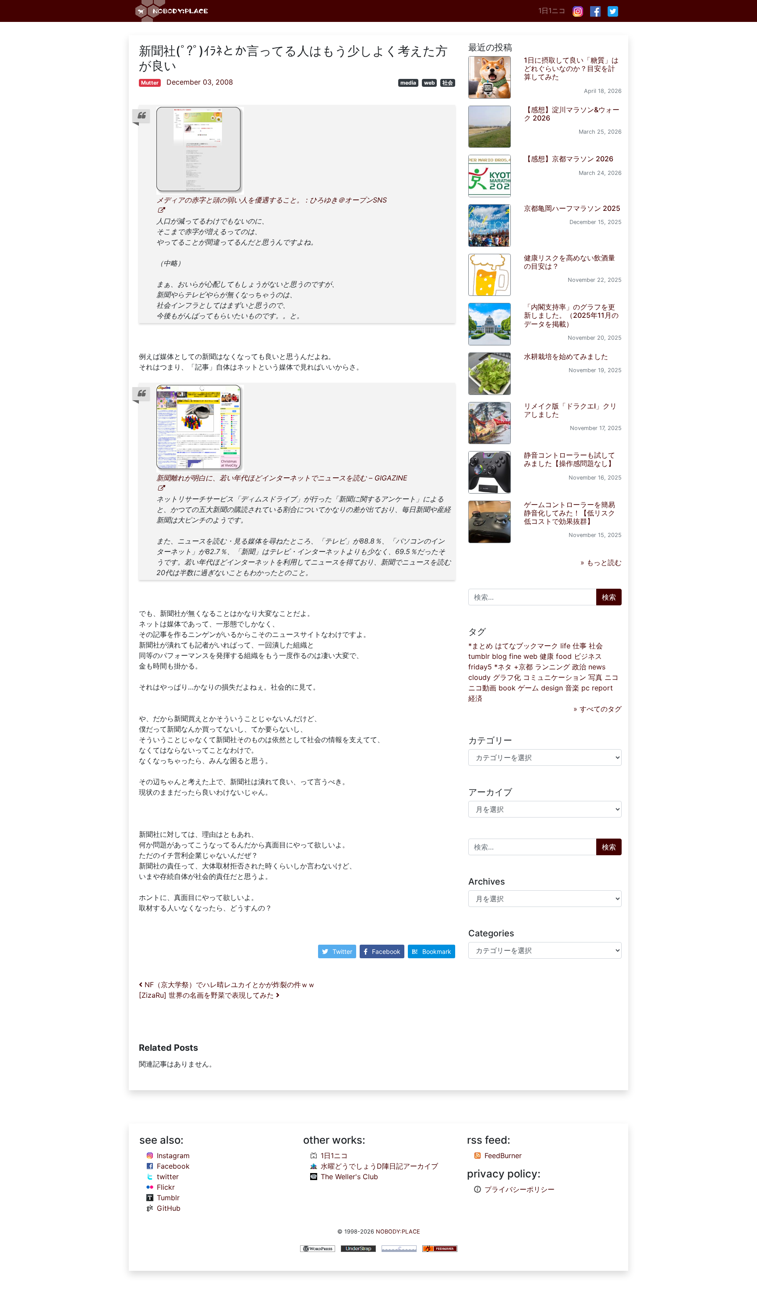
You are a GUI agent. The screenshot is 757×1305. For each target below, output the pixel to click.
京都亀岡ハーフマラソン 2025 (572, 208)
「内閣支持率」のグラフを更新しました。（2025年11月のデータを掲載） (571, 315)
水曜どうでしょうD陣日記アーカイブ (379, 1166)
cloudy (479, 677)
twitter (168, 1176)
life (565, 645)
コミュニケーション (554, 677)
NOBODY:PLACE (398, 1231)
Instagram (173, 1155)
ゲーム (528, 687)
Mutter (150, 82)
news (596, 666)
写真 (595, 677)
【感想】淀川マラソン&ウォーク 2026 (571, 113)
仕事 (580, 645)
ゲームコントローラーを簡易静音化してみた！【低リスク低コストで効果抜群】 (569, 513)
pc (585, 687)
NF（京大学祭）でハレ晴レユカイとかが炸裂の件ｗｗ (228, 984)
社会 (447, 82)
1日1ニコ (552, 10)
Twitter (342, 951)
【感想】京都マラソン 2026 (568, 158)
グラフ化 (507, 677)
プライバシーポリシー (520, 1189)
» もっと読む (601, 562)
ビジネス (588, 656)
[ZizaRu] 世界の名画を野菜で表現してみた (207, 995)
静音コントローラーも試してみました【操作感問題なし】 (569, 459)
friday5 (480, 666)
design (552, 687)
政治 (579, 666)
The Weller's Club (349, 1176)
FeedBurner (503, 1155)
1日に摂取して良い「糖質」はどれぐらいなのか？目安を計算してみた (571, 68)
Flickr (166, 1187)
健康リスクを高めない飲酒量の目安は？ (569, 261)
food (564, 656)
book (507, 687)
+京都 (523, 666)
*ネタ (503, 666)
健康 (547, 656)
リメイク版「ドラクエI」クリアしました (570, 410)
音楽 (572, 687)
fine (515, 656)
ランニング (552, 666)
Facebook (386, 951)
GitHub (168, 1208)
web (429, 82)
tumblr (479, 656)
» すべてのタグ (597, 708)
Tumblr (168, 1197)
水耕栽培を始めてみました (566, 356)
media (408, 82)
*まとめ (480, 645)
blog (499, 656)
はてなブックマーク (526, 645)
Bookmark (436, 951)
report (602, 687)
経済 (475, 698)
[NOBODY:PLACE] (172, 11)
